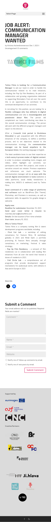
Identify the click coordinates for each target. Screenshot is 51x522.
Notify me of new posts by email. (21, 365)
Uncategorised (10, 48)
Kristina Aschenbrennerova (17, 46)
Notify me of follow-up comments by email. (25, 360)
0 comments (23, 48)
